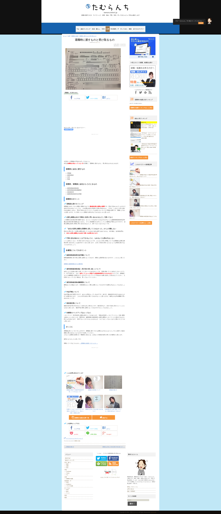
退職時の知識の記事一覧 (82, 418)
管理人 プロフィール (132, 486)
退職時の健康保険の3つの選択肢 (73, 264)
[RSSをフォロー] (150, 92)
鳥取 (130, 29)
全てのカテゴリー (138, 29)
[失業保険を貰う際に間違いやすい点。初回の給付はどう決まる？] (135, 195)
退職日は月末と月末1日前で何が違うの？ (94, 410)
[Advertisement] (95, 114)
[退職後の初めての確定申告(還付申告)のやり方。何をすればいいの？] (135, 174)
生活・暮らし (96, 29)
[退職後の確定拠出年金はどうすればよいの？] (135, 216)
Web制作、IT (115, 29)
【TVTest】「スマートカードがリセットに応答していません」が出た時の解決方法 (148, 134)
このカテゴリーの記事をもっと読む (140, 223)
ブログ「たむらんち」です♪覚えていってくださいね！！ (189, 21)
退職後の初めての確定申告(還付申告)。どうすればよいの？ (75, 390)
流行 (152, 127)
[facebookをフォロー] (135, 92)
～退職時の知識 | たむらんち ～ (89, 343)
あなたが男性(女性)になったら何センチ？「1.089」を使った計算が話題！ (149, 126)
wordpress (68, 484)
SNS (103, 29)
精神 (67, 464)
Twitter (67, 473)
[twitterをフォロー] (140, 92)
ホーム (64, 36)
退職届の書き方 (113, 390)
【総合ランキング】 (69, 460)
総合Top (105, 418)
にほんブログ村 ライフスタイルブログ (110, 477)
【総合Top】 (67, 458)
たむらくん (97, 42)
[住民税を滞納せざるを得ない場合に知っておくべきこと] (135, 206)
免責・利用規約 (131, 491)
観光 (67, 491)
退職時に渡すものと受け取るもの (88, 36)
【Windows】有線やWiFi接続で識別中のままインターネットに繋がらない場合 (149, 145)
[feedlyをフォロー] (145, 92)
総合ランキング (85, 29)
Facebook (68, 471)
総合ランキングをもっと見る (138, 157)
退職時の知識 (74, 36)
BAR (67, 489)
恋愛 (67, 466)
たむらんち (110, 7)
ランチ (68, 493)
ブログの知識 (69, 486)
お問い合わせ (130, 489)
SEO (67, 482)
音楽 (65, 495)
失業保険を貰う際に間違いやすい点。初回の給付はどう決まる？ (113, 410)
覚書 (145, 138)
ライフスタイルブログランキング (74, 438)
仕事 (107, 29)
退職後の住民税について (94, 390)
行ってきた (123, 29)
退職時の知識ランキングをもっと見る (141, 107)
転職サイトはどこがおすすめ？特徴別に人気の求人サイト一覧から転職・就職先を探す (75, 411)
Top (78, 29)
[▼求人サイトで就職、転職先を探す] (142, 86)
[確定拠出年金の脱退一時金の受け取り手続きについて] (135, 185)
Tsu (67, 474)
